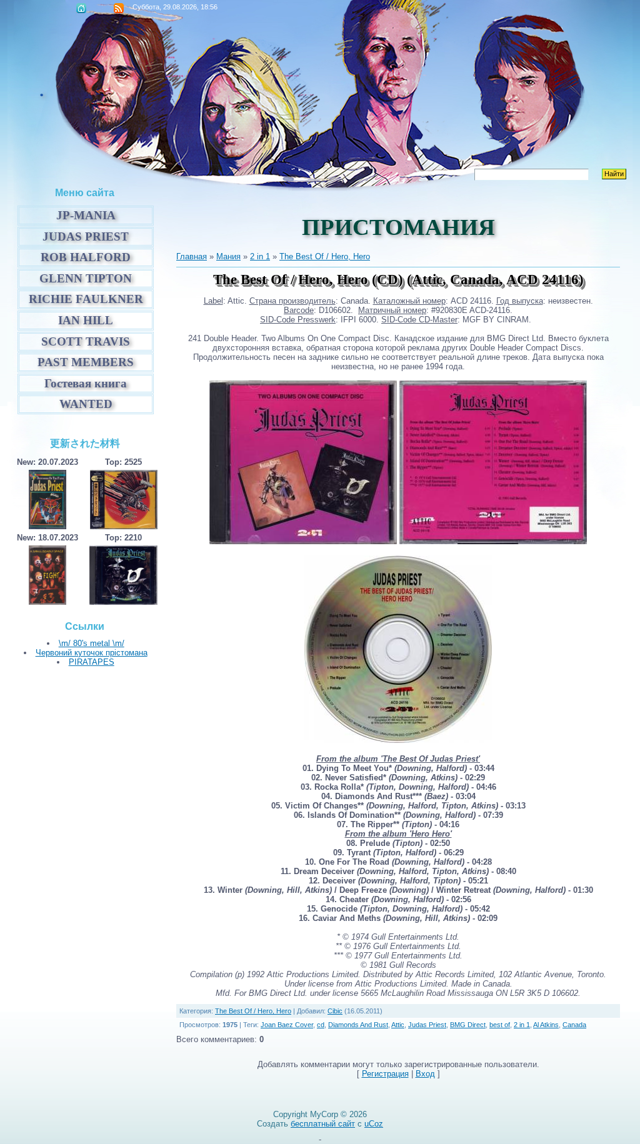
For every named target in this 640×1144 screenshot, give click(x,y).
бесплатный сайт (323, 1123)
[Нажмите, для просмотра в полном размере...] (303, 541)
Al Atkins (546, 1024)
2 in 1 (260, 256)
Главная (81, 8)
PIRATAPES (91, 662)
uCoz (373, 1123)
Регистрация (385, 1073)
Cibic (335, 1011)
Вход (425, 1073)
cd (320, 1024)
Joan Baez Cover (287, 1024)
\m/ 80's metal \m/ (91, 643)
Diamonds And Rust (358, 1024)
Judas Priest (427, 1024)
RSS (119, 8)
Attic (397, 1024)
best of (499, 1024)
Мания (228, 256)
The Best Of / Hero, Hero (324, 256)
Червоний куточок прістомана (92, 652)
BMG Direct (468, 1024)
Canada (574, 1024)
